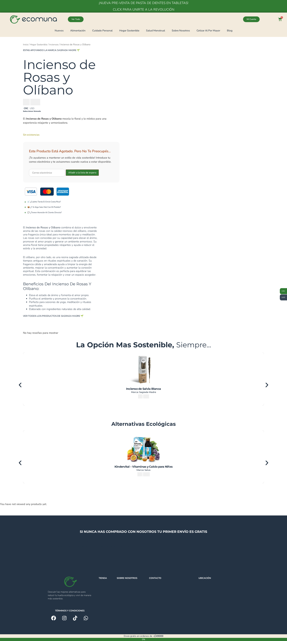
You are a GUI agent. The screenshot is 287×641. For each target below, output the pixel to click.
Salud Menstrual (155, 30)
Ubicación (205, 578)
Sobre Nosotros (181, 30)
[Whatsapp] (85, 618)
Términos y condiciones (69, 610)
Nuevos (59, 30)
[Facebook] (53, 618)
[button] (20, 385)
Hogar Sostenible (129, 30)
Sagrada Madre (66, 50)
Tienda (103, 578)
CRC (26, 108)
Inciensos (53, 44)
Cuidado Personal (102, 30)
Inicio (25, 44)
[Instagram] (64, 618)
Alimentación (78, 30)
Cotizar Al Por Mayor (208, 30)
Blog (229, 30)
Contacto (155, 578)
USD (32, 108)
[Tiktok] (75, 618)
